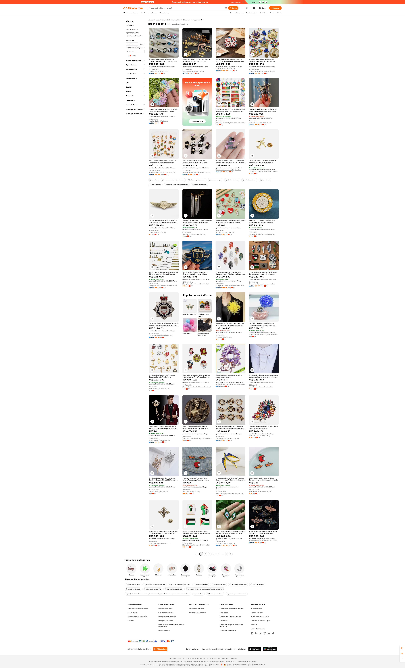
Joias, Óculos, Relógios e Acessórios (168, 20)
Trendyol (225, 658)
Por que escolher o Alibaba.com (138, 608)
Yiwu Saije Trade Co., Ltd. (224, 337)
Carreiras (131, 620)
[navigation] (135, 287)
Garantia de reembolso (165, 612)
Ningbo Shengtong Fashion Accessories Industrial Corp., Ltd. (230, 384)
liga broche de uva (233, 180)
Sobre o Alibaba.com (135, 604)
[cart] (254, 8)
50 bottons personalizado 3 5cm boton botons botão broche (206, 589)
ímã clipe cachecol (250, 180)
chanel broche (266, 180)
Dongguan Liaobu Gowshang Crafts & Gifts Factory (197, 438)
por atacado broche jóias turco (180, 584)
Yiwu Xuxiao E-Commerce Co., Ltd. (260, 491)
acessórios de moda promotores (155, 584)
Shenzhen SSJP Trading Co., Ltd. (159, 440)
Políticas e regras (164, 630)
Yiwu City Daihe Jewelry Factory (259, 436)
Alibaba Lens (139, 649)
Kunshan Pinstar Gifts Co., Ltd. (226, 68)
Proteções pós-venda (165, 620)
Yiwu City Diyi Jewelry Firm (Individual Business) (230, 123)
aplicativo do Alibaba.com (237, 649)
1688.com (181, 658)
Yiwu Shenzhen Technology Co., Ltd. (261, 387)
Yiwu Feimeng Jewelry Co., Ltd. (159, 388)
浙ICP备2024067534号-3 (256, 665)
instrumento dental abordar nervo (174, 180)
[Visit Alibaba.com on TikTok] (273, 633)
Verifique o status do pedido (260, 616)
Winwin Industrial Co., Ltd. (157, 232)
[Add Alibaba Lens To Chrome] (160, 649)
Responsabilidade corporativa (137, 616)
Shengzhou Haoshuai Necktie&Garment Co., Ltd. (230, 285)
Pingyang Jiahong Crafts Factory (193, 71)
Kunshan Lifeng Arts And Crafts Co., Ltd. (162, 172)
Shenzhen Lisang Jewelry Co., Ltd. (160, 543)
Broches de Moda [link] (198, 20)
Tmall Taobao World (192, 658)
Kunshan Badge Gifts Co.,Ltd (158, 121)
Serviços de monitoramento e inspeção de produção (171, 625)
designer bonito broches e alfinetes (177, 184)
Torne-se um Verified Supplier (260, 620)
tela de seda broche (219, 584)
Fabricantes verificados (197, 608)
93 (226, 554)
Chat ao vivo (224, 612)
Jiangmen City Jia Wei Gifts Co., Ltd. (161, 335)
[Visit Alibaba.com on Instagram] (264, 633)
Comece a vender (257, 612)
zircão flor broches (258, 584)
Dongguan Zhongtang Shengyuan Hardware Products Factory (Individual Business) (264, 171)
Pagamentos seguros (165, 608)
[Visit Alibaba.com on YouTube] (269, 633)
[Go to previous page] (197, 554)
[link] (402, 648)
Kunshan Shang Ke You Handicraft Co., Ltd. (196, 172)
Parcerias (254, 624)
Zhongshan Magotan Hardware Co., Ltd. (262, 71)
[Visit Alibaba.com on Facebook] (252, 633)
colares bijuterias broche (239, 584)
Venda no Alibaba (256, 608)
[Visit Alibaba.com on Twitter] (260, 633)
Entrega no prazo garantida (167, 616)
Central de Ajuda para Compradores (231, 608)
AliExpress (172, 658)
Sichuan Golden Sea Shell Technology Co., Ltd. (197, 387)
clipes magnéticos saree (197, 180)
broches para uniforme (216, 594)
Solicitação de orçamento (197, 612)
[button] (225, 8)
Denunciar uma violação (228, 630)
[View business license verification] (222, 665)
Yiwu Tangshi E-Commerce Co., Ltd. (227, 438)
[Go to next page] (231, 554)
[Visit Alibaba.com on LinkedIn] (256, 633)
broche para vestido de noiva (237, 594)
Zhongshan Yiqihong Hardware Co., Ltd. (262, 284)
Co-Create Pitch (133, 612)
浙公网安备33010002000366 (237, 665)
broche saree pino (216, 180)
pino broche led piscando (174, 589)
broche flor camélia (134, 589)
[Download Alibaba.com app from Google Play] (270, 649)
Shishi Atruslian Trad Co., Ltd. (225, 232)
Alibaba (150, 20)
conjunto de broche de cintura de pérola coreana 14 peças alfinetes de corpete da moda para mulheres (159, 594)
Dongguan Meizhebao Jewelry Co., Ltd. (261, 234)
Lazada (202, 658)
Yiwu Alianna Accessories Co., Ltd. (260, 123)
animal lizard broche (200, 184)
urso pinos (155, 180)
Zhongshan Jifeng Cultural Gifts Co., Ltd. (195, 284)
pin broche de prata (134, 584)
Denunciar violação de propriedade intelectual (231, 625)
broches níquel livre (202, 584)
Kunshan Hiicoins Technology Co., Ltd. (228, 170)
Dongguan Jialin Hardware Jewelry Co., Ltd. (163, 285)
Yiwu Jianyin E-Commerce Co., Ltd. (193, 234)
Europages (233, 658)
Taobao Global (211, 658)
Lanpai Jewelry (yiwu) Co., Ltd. (159, 491)
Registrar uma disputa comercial (230, 616)
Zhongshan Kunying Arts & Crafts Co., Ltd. (196, 545)
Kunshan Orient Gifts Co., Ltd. (158, 71)
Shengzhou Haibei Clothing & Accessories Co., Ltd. (264, 334)
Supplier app (195, 649)
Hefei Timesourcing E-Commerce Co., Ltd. (230, 493)
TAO (219, 658)
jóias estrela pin (156, 184)
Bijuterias (186, 20)
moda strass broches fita (153, 589)
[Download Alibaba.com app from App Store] (254, 649)
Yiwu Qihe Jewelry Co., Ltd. (191, 491)
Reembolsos (224, 620)
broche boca (199, 594)
